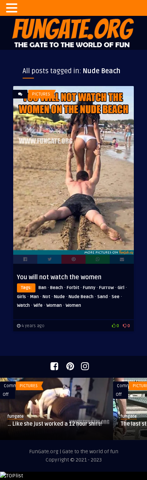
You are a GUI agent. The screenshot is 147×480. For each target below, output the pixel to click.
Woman (54, 305)
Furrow (106, 288)
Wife (38, 305)
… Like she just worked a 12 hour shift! (55, 424)
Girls (21, 297)
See (115, 297)
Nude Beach (81, 297)
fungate (16, 416)
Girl (121, 288)
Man (34, 297)
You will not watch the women (59, 277)
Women (73, 305)
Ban (42, 288)
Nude (59, 297)
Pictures (41, 94)
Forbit (73, 288)
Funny (89, 288)
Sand (102, 297)
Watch (23, 305)
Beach (56, 288)
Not (46, 297)
